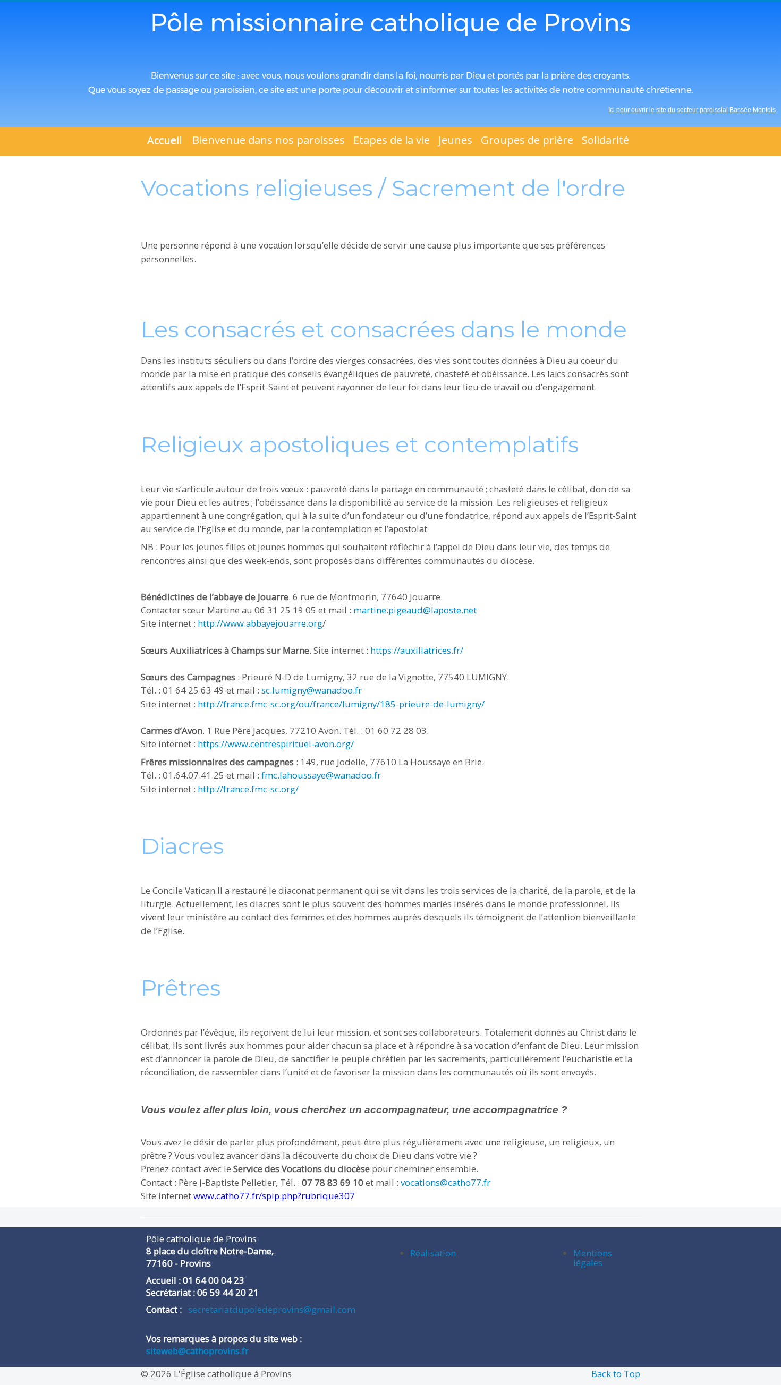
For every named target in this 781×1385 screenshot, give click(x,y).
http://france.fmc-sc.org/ (248, 789)
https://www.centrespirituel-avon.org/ (276, 744)
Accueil (164, 140)
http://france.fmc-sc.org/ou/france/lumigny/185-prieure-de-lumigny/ (341, 704)
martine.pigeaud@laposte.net (415, 610)
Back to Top (615, 1373)
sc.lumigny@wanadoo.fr (311, 690)
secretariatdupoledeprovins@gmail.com (270, 1309)
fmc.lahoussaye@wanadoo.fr (321, 775)
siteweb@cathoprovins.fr (197, 1351)
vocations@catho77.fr (445, 1182)
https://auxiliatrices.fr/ (416, 650)
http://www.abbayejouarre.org (260, 623)
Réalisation (433, 1253)
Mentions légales (592, 1258)
